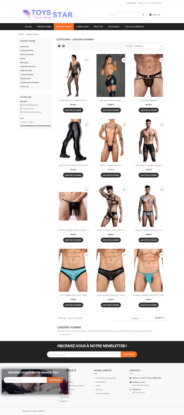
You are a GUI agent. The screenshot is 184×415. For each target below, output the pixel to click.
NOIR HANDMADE (30, 105)
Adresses (99, 389)
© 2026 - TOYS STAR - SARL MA (33, 411)
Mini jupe (24, 62)
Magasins (64, 401)
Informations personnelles (106, 378)
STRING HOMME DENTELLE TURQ (148, 295)
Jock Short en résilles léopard (149, 165)
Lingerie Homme (63, 26)
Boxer (22, 58)
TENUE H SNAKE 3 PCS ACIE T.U (149, 230)
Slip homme (25, 78)
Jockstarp (24, 46)
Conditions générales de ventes (72, 385)
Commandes (101, 382)
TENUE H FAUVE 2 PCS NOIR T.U (111, 230)
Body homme (26, 70)
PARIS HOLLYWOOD (32, 112)
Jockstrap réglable (149, 100)
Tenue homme (26, 74)
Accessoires (113, 26)
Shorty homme (26, 54)
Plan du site (64, 397)
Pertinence (148, 46)
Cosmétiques (82, 26)
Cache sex (24, 86)
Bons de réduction (103, 393)
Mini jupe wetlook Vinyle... (111, 100)
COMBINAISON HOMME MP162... (73, 100)
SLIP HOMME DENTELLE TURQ (73, 295)
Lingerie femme (44, 26)
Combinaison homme (29, 82)
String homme (26, 50)
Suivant (160, 317)
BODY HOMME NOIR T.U (111, 165)
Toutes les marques (134, 26)
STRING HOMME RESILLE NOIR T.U (73, 230)
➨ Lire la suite (65, 334)
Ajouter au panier (73, 110)
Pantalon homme (28, 66)
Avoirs (98, 385)
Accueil (28, 26)
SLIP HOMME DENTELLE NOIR (110, 295)
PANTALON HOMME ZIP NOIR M (73, 165)
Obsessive (28, 109)
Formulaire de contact (140, 385)
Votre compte (103, 370)
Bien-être (98, 26)
